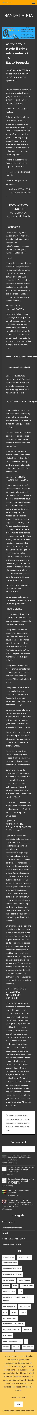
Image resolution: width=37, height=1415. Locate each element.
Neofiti (5, 1233)
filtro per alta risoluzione (13, 1324)
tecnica (23, 1127)
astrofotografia (15, 1116)
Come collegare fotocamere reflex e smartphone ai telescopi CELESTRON (21, 1169)
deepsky (27, 1123)
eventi (23, 1312)
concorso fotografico (14, 1123)
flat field (27, 1329)
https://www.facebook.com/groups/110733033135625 (18, 401)
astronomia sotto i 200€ (12, 1274)
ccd (20, 1291)
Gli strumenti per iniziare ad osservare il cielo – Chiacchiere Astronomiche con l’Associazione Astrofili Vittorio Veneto (18, 1203)
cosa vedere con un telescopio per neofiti (16, 1299)
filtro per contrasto (11, 1329)
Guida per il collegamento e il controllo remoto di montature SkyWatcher (19, 1158)
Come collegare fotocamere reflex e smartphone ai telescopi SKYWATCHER (21, 1181)
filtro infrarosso (10, 1318)
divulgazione (25, 1306)
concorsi (26, 1119)
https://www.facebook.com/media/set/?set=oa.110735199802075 (18, 362)
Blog (15, 1286)
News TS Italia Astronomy (13, 1239)
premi (17, 1127)
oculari (16, 1347)
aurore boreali (8, 1280)
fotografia (10, 1127)
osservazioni (28, 1347)
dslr (5, 1312)
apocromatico (8, 1257)
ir (26, 1341)
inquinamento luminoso (12, 1341)
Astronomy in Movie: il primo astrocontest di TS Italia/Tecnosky (18, 53)
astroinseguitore (10, 1263)
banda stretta (16, 1119)
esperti (13, 1312)
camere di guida (9, 1291)
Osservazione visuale (11, 1244)
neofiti (6, 1347)
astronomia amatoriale (12, 1268)
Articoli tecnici (8, 1222)
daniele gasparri (9, 1306)
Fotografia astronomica (12, 1228)
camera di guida (27, 1286)
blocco (6, 1286)
